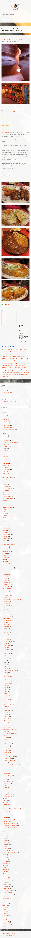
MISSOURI (5, 791)
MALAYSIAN (6, 464)
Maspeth (6, 716)
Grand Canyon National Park (10, 737)
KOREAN (5, 460)
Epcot (5, 766)
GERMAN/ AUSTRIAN (7, 510)
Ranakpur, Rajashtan (9, 898)
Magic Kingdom (8, 770)
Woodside (6, 726)
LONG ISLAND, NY (7, 575)
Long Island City (8, 714)
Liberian (5, 422)
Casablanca (7, 848)
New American (7, 431)
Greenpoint (7, 611)
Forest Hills (7, 703)
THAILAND (5, 919)
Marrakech (7, 852)
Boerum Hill (7, 596)
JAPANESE (6, 450)
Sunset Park (7, 617)
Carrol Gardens (8, 598)
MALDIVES (5, 908)
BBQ (5, 462)
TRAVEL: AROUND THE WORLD (9, 831)
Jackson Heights (8, 707)
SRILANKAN (6, 469)
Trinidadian (6, 489)
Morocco (5, 846)
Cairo (5, 839)
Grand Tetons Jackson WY (9, 823)
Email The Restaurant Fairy (8, 399)
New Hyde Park (7, 586)
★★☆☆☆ (21, 334)
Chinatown (7, 628)
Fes (5, 850)
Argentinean (6, 523)
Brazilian (4, 479)
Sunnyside (6, 722)
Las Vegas (5, 804)
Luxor (5, 843)
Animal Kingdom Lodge (9, 764)
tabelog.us (26, 309)
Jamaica (6, 709)
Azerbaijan (5, 475)
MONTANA (5, 795)
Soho (5, 670)
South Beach (7, 776)
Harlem (6, 647)
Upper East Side (8, 680)
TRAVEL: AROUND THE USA (8, 732)
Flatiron (6, 640)
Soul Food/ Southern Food (9, 433)
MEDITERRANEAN (6, 527)
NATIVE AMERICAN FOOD (8, 548)
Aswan (6, 837)
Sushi (5, 458)
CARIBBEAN (5, 485)
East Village (7, 636)
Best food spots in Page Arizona (12, 354)
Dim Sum (6, 441)
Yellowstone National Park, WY (11, 827)
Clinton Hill (7, 630)
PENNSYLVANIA (6, 806)
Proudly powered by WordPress (8, 937)
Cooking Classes (6, 927)
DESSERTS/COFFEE (7, 500)
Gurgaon (5, 885)
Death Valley (6, 745)
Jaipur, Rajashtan (8, 896)
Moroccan (5, 425)
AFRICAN (4, 418)
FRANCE (4, 869)
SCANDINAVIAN (6, 554)
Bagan (4, 913)
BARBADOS (5, 862)
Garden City (6, 577)
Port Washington (7, 588)
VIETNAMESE (6, 473)
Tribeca (6, 676)
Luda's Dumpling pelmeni (7, 571)
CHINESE (5, 439)
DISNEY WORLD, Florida (9, 760)
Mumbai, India (6, 887)
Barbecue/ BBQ (6, 477)
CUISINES (4, 416)
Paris (4, 871)
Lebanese (5, 540)
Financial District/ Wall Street (11, 638)
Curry (5, 452)
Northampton (6, 787)
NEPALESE (6, 466)
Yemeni (5, 546)
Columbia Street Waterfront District (13, 603)
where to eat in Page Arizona (18, 376)
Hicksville (5, 582)
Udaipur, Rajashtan (8, 900)
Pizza (4, 519)
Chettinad (6, 904)
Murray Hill (7, 661)
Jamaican (5, 487)
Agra (4, 879)
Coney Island (7, 605)
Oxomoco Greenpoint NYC (8, 730)
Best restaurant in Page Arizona (15, 356)
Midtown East (7, 657)
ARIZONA (8, 352)
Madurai (6, 906)
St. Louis (5, 793)
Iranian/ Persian (7, 538)
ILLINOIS (4, 781)
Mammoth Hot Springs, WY (11, 829)
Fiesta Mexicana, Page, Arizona (13, 40)
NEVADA (4, 802)
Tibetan (4, 563)
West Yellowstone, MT (8, 799)
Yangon (5, 917)
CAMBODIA (5, 864)
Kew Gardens (7, 712)
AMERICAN (5, 427)
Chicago (5, 783)
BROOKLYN (6, 594)
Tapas (4, 559)
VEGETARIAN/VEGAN (7, 567)
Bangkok (5, 921)
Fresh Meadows (8, 705)
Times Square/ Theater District (11, 674)
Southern (5, 435)
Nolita (5, 665)
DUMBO (6, 607)
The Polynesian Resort (9, 772)
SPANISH (4, 557)
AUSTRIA (4, 858)
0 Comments (8, 379)
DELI (3, 496)
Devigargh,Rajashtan (9, 894)
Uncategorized (5, 925)
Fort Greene (7, 609)
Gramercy (6, 642)
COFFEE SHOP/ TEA (7, 492)
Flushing (6, 701)
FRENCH (4, 504)
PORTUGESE (5, 550)
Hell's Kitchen (7, 649)
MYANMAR (5, 911)
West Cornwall (7, 756)
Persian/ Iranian (7, 542)
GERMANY (5, 873)
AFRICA (4, 833)
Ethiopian (5, 420)
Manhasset (6, 584)
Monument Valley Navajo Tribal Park (12, 812)
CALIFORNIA (5, 741)
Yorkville (6, 688)
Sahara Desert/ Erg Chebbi (10, 856)
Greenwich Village (8, 644)
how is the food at (23, 363)
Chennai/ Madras (7, 883)
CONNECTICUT (6, 749)
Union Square (7, 678)
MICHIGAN (5, 789)
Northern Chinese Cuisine (10, 445)
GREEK (4, 513)
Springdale (6, 814)
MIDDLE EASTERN (6, 531)
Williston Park (6, 590)
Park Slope (7, 613)
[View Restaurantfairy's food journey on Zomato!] (10, 390)
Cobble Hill (7, 600)
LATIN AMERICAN (6, 521)
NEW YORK (4, 573)
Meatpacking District (9, 655)
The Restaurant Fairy (9, 13)
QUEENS (5, 691)
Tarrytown (5, 728)
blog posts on (13, 358)
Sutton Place (7, 672)
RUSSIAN (4, 552)
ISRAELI (4, 515)
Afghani (5, 533)
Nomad (6, 668)
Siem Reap (5, 867)
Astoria (6, 693)
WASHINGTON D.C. (7, 818)
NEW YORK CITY (6, 592)
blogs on (18, 358)
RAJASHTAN (6, 892)
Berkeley (5, 743)
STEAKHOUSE (5, 561)
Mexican (21, 337)
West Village (7, 684)
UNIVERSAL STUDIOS (8, 779)
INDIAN (5, 448)
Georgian (4, 508)
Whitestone (7, 724)
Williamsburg (7, 619)
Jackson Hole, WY (7, 825)
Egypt (4, 835)
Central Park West (8, 624)
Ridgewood (7, 720)
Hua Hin (5, 923)
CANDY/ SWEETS (6, 483)
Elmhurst (6, 699)
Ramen (6, 456)
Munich (5, 875)
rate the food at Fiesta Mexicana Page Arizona (18, 367)
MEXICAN (4, 529)
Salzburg (5, 860)
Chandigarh (6, 881)
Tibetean (4, 565)
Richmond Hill (7, 718)
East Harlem (7, 634)
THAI (4, 471)
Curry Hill (6, 632)
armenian (5, 536)
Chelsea (6, 626)
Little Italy (6, 651)
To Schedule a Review (7, 396)
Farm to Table (6, 429)
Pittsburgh (6, 808)
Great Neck (6, 580)
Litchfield (5, 751)
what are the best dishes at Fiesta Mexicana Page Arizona (14, 372)
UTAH (3, 810)
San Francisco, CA (7, 747)
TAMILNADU (6, 902)
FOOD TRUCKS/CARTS (7, 502)
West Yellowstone (7, 797)
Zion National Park (7, 816)
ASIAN (4, 437)
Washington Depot (7, 753)
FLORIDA (4, 758)
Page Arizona (4, 367)
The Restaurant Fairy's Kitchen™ (9, 405)
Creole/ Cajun (5, 494)
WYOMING (5, 820)
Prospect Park (8, 615)
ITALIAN (4, 517)
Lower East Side (8, 653)
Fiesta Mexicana (22, 329)
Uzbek (3, 929)
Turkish (5, 544)
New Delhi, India (7, 890)
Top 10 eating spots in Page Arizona (20, 370)
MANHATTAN (6, 621)
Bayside (6, 695)
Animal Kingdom (8, 762)
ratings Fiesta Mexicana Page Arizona (10, 369)
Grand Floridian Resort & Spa (11, 768)
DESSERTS (5, 498)
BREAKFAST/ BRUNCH (7, 481)
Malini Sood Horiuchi (17, 45)
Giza (5, 841)
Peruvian (5, 525)
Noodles (6, 454)
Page (12, 352)
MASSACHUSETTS (7, 785)
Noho (5, 663)
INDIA (4, 877)
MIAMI (5, 774)
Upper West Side (8, 682)
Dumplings (7, 443)
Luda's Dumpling (5, 569)
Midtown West (8, 659)
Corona (6, 697)
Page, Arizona (5, 136)
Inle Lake (5, 915)
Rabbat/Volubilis (8, 854)
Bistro (4, 506)
